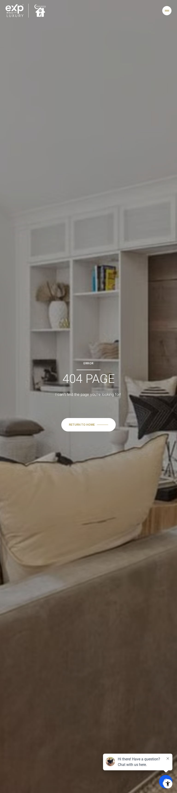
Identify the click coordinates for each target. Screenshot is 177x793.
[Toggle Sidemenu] (166, 10)
